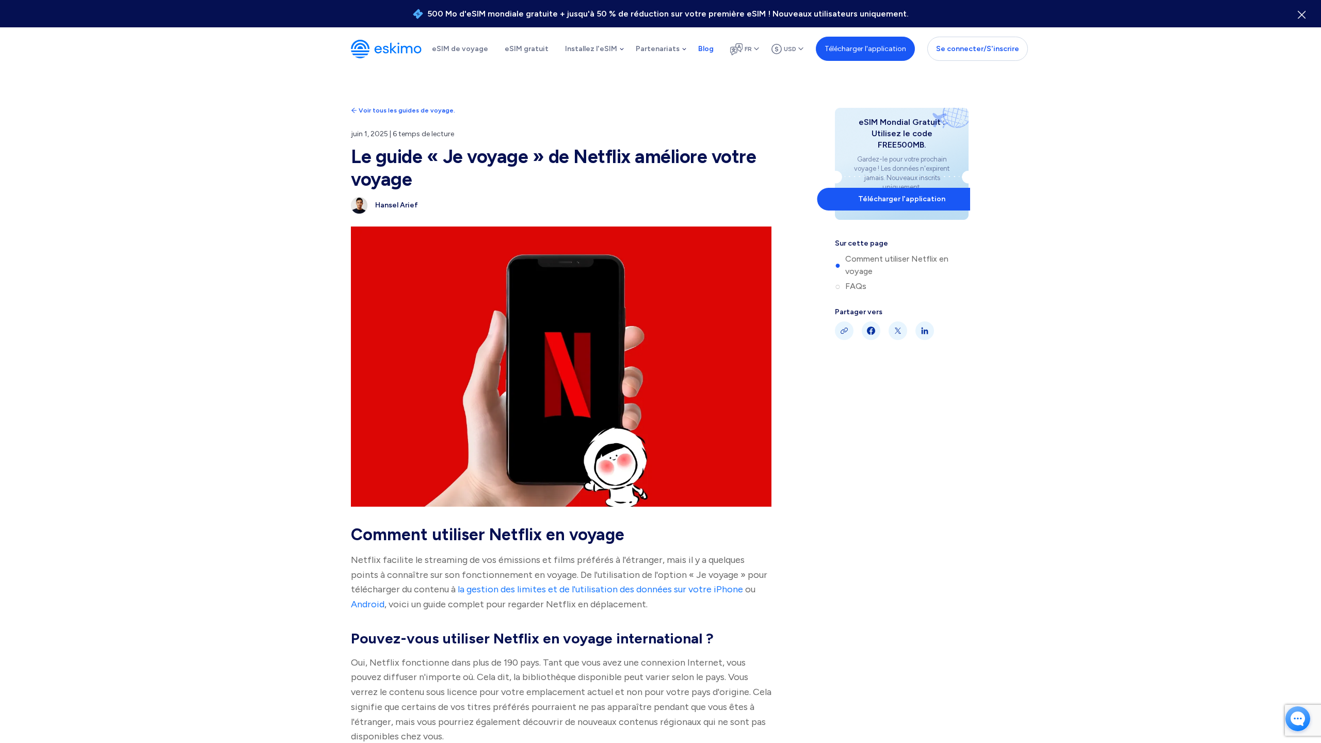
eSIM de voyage (460, 48)
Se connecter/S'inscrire (977, 48)
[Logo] (386, 49)
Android (367, 604)
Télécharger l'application (865, 48)
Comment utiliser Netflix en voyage (896, 265)
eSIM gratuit (527, 48)
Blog (706, 48)
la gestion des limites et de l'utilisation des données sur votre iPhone (600, 589)
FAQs (855, 286)
